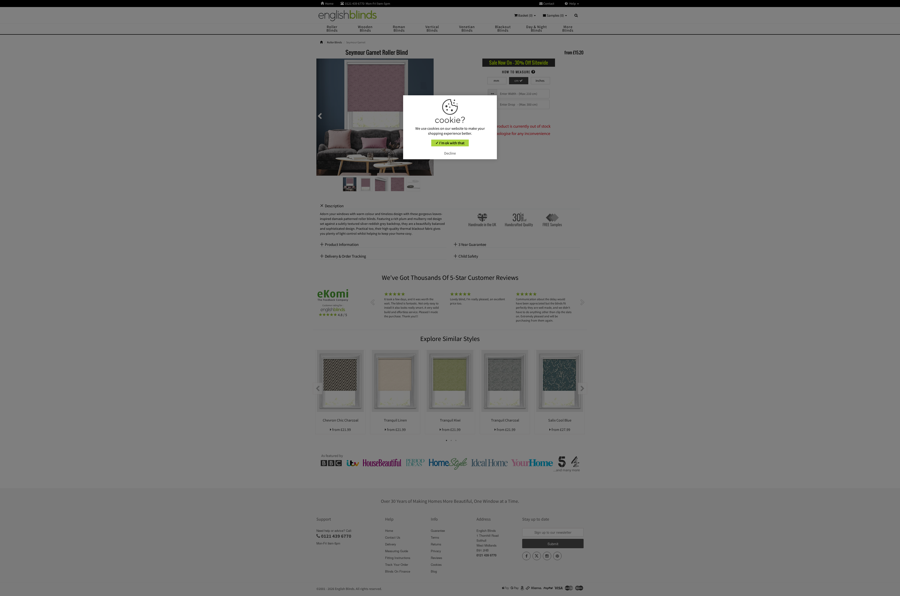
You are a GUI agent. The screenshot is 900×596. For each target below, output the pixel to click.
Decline (450, 153)
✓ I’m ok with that (450, 143)
